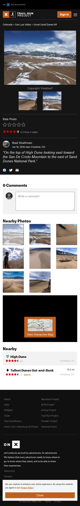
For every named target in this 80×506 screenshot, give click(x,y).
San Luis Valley (23, 24)
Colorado (7, 24)
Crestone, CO (38, 146)
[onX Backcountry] (14, 5)
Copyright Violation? (40, 88)
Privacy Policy (27, 488)
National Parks (49, 426)
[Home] (20, 14)
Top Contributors (13, 421)
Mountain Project (50, 399)
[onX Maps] (12, 447)
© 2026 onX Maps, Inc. (30, 501)
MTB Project (47, 404)
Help (6, 404)
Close (40, 495)
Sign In (64, 14)
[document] (40, 490)
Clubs (7, 415)
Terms (48, 501)
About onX (9, 470)
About (7, 399)
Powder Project (49, 421)
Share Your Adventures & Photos (21, 426)
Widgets (8, 409)
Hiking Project (48, 409)
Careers (8, 476)
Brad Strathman (22, 142)
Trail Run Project (49, 415)
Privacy (57, 501)
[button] (4, 170)
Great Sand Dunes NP (45, 24)
